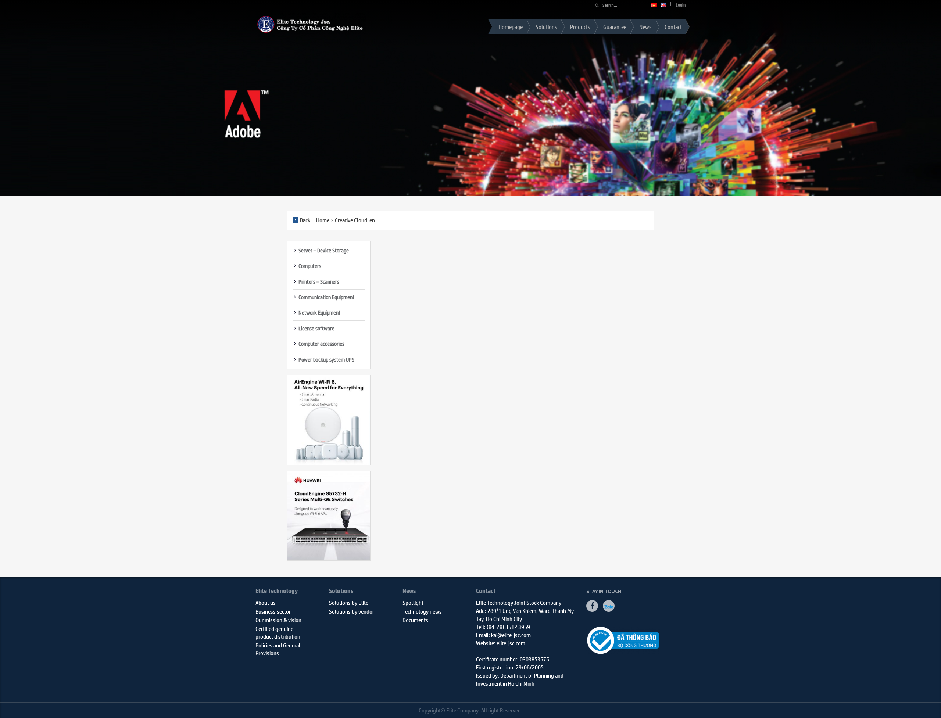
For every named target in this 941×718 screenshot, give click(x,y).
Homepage (510, 26)
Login (681, 5)
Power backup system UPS (326, 359)
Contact (673, 26)
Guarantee (614, 26)
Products (580, 26)
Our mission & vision (278, 620)
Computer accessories (321, 343)
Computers (309, 265)
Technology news (422, 611)
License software (316, 328)
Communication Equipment (326, 297)
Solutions (546, 26)
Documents (415, 620)
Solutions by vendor (351, 611)
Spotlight (412, 602)
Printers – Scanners (318, 281)
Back (305, 220)
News (645, 26)
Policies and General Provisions (277, 649)
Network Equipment (319, 312)
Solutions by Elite (348, 602)
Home (322, 220)
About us (265, 602)
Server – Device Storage (323, 250)
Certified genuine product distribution (277, 632)
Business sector (273, 611)
